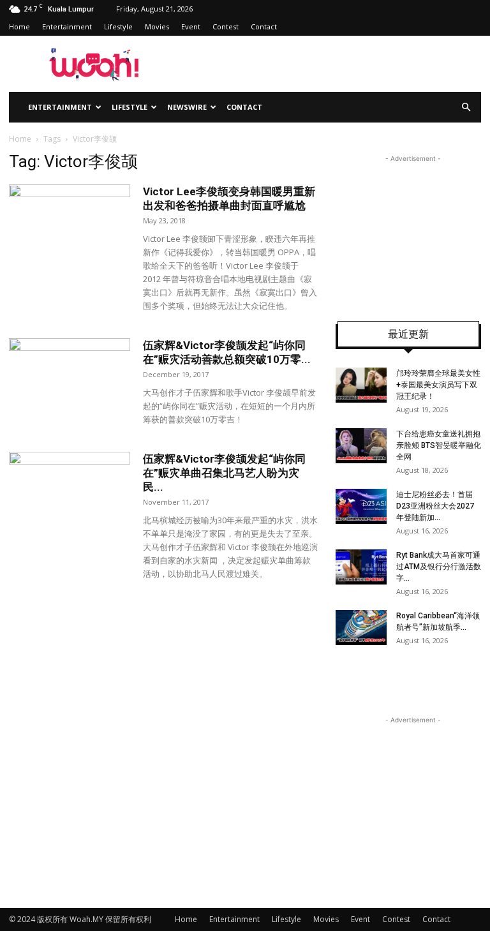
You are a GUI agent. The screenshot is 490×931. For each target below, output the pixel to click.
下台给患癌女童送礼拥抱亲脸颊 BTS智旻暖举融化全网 (438, 445)
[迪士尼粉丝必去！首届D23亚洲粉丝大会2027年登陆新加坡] (361, 506)
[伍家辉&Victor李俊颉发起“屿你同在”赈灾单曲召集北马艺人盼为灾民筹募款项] (69, 493)
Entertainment (67, 26)
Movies (157, 26)
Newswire (187, 107)
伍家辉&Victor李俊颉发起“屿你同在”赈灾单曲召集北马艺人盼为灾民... (224, 472)
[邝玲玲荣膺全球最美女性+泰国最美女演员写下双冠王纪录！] (361, 385)
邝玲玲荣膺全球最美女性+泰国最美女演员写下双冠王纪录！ (438, 385)
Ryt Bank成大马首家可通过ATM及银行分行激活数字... (438, 567)
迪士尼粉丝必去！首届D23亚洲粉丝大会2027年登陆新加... (435, 506)
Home (19, 26)
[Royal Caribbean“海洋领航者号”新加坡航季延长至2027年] (361, 627)
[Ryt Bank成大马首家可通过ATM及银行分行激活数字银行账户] (361, 567)
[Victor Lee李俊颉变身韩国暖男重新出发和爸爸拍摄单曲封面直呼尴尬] (69, 226)
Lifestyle (118, 26)
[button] (465, 107)
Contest (225, 26)
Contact (264, 26)
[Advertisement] (413, 229)
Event (190, 26)
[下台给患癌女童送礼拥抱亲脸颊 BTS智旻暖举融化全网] (361, 445)
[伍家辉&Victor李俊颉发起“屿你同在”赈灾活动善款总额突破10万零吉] (69, 380)
